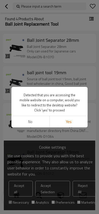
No (30, 122)
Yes (69, 122)
